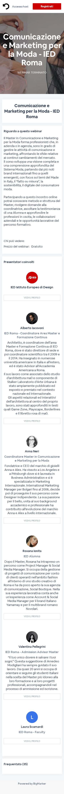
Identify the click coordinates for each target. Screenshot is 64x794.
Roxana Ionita (32, 551)
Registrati (47, 6)
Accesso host (20, 6)
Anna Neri (32, 451)
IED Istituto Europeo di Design (32, 287)
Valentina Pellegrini (32, 647)
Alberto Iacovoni (32, 328)
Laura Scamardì (32, 727)
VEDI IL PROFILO (32, 297)
